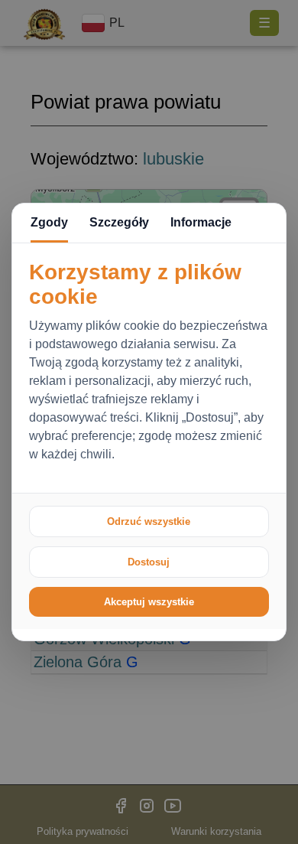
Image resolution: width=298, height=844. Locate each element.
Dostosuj (149, 562)
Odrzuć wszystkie (148, 521)
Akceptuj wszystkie (149, 602)
